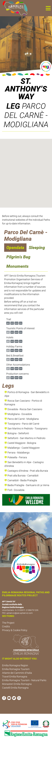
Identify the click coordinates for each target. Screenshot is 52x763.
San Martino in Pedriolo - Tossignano (27, 428)
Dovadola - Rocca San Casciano (24, 409)
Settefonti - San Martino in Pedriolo (26, 438)
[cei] (26, 644)
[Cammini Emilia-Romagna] (14, 8)
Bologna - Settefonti (18, 433)
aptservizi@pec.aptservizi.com (20, 613)
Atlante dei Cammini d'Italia (17, 672)
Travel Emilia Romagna (14, 676)
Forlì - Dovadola (15, 490)
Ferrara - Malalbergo (18, 452)
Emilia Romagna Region (15, 665)
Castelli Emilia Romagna (15, 687)
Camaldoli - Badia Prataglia (22, 480)
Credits (6, 626)
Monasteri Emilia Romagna (17, 684)
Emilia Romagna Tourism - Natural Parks (24, 680)
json (16, 323)
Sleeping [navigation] (37, 247)
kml (12, 323)
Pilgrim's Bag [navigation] (18, 257)
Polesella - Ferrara (17, 457)
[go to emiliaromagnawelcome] (26, 500)
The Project (8, 622)
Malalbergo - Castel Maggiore (23, 447)
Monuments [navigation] (17, 266)
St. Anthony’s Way (26, 88)
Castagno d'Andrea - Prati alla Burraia (27, 470)
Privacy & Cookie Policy (14, 630)
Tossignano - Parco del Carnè (23, 423)
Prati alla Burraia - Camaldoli (22, 475)
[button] (48, 8)
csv (20, 323)
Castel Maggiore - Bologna (21, 442)
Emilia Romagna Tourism (16, 669)
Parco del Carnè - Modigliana (23, 418)
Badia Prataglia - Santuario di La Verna (28, 485)
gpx (8, 323)
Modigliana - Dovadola (19, 414)
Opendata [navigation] (15, 247)
